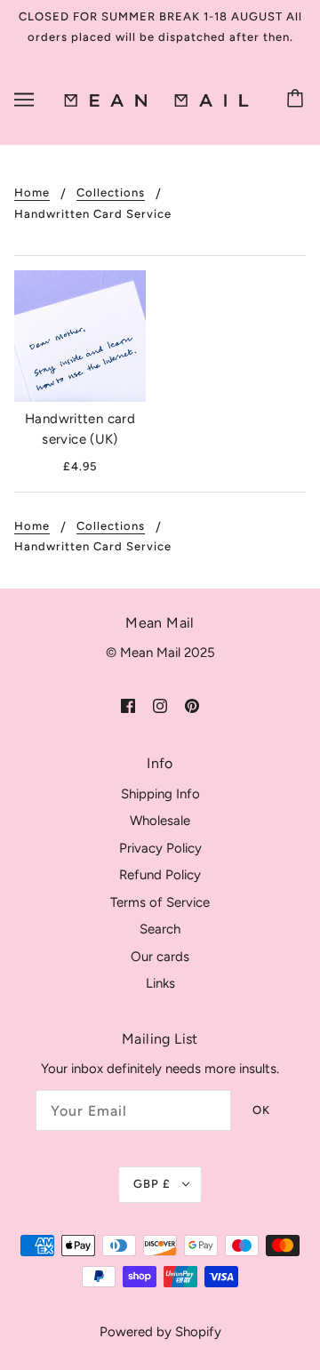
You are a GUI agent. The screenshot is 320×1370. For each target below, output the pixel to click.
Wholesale (160, 821)
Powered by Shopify (160, 1332)
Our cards (160, 957)
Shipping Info (160, 794)
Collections (110, 193)
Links (160, 983)
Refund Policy (160, 875)
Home (32, 193)
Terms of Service (160, 902)
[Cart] (298, 99)
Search (160, 929)
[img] (128, 705)
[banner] (156, 100)
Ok (261, 1110)
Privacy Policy (160, 848)
